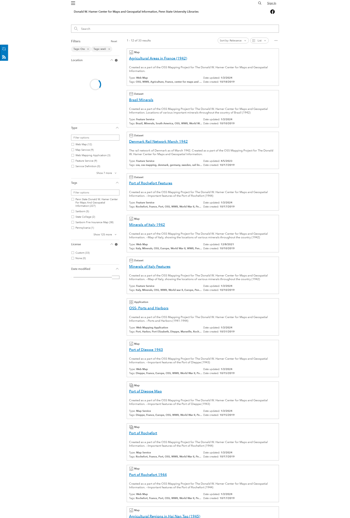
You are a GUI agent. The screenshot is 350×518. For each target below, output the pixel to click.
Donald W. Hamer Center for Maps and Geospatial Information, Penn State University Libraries (136, 11)
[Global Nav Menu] (73, 3)
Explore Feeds (4, 57)
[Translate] (4, 49)
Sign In (271, 3)
